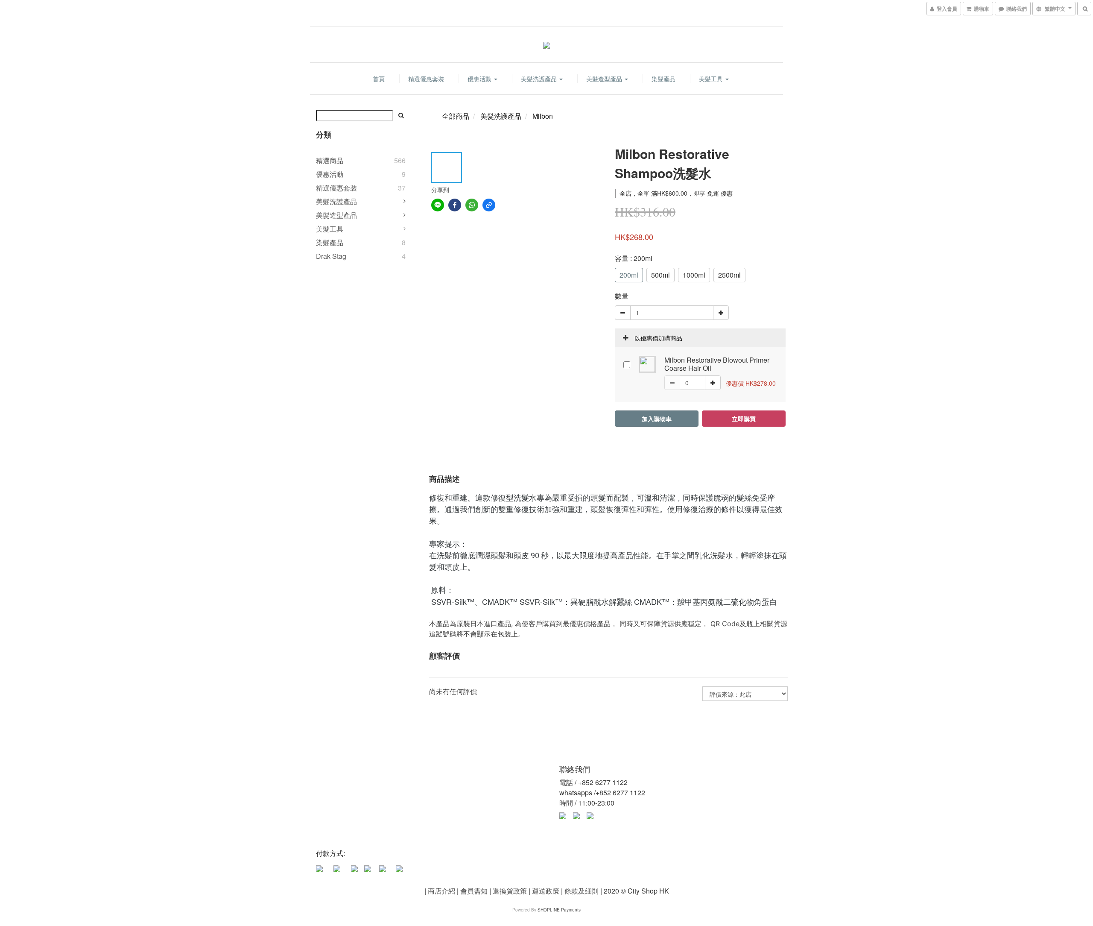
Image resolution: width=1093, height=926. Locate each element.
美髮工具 (712, 78)
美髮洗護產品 (539, 78)
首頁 (379, 78)
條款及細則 (581, 891)
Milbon (542, 116)
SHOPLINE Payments (559, 910)
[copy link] (488, 205)
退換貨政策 (510, 891)
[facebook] (454, 205)
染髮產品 (663, 78)
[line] (437, 205)
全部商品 (455, 116)
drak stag (331, 256)
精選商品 (329, 160)
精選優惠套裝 (426, 78)
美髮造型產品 (605, 78)
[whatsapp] (471, 205)
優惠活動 (480, 78)
